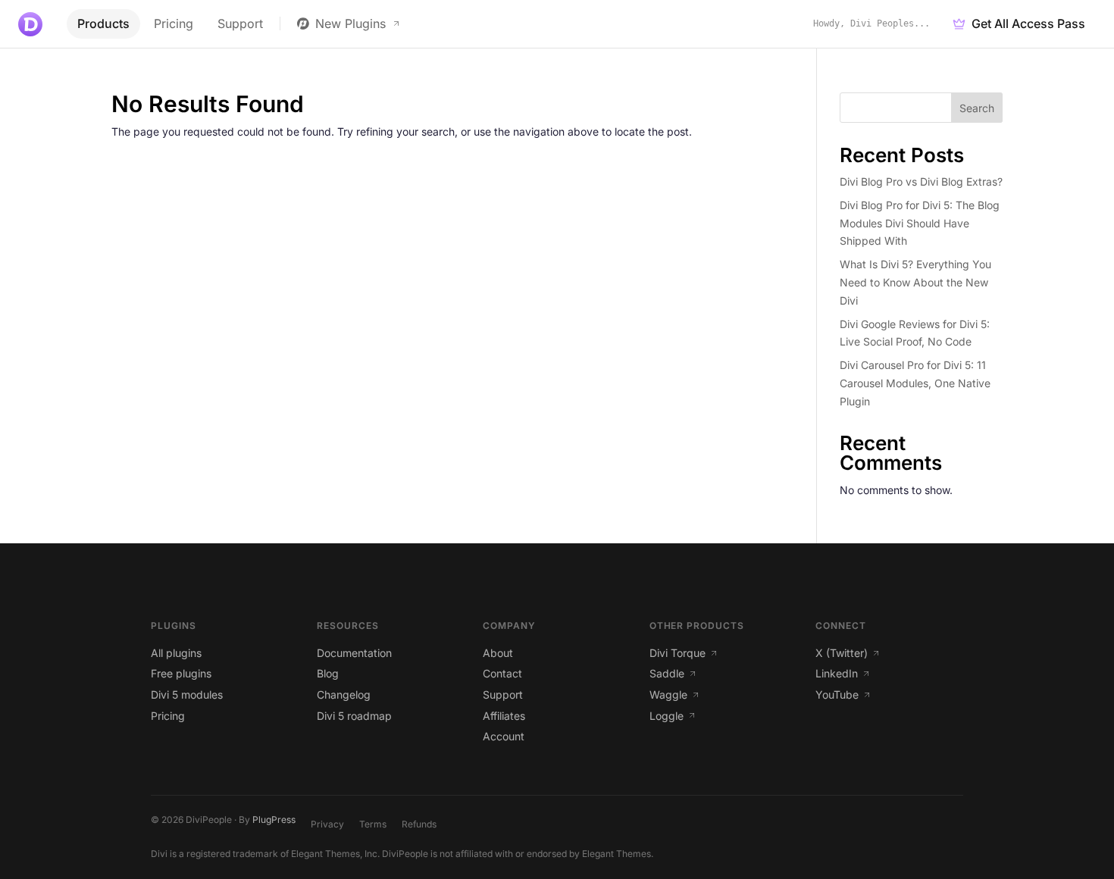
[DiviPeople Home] (30, 24)
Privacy (327, 824)
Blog (328, 673)
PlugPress (274, 819)
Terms (372, 824)
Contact (502, 673)
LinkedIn (836, 673)
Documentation (354, 652)
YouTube (837, 694)
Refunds (419, 824)
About (498, 652)
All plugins (176, 652)
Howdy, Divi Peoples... (871, 23)
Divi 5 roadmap (354, 715)
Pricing (173, 23)
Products (103, 23)
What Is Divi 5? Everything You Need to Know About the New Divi (915, 282)
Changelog (344, 694)
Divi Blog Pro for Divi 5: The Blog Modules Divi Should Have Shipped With (920, 223)
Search (976, 108)
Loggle (666, 715)
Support (240, 23)
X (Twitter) (841, 652)
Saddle (666, 673)
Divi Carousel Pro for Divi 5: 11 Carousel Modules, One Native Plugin (915, 383)
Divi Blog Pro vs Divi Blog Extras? (921, 181)
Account (503, 736)
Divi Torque (677, 652)
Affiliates (504, 715)
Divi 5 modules (187, 694)
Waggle (668, 694)
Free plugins (181, 673)
